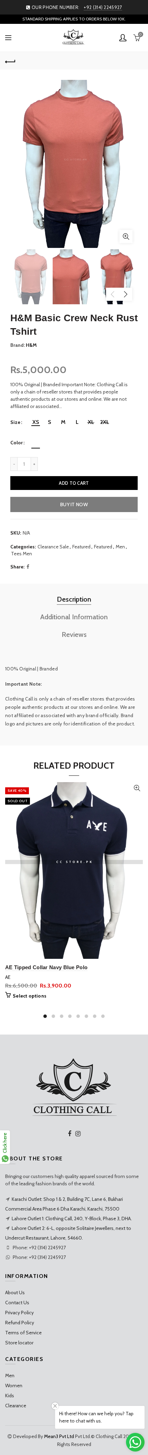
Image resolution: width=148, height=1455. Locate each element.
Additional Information (74, 617)
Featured (81, 547)
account (123, 38)
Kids (9, 1395)
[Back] (10, 61)
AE (7, 977)
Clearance (15, 1405)
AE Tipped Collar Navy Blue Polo (46, 967)
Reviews (74, 634)
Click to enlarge (126, 236)
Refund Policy (19, 1322)
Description (74, 599)
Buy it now (74, 504)
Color (16, 443)
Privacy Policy (19, 1312)
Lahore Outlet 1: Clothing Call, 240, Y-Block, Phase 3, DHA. (72, 1218)
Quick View (137, 788)
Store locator (19, 1343)
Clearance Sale (53, 547)
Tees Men (21, 553)
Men (120, 547)
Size (15, 422)
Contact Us (17, 1302)
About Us (15, 1292)
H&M (31, 345)
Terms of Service (23, 1332)
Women (13, 1385)
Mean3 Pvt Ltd (59, 1436)
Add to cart (74, 483)
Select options (29, 996)
